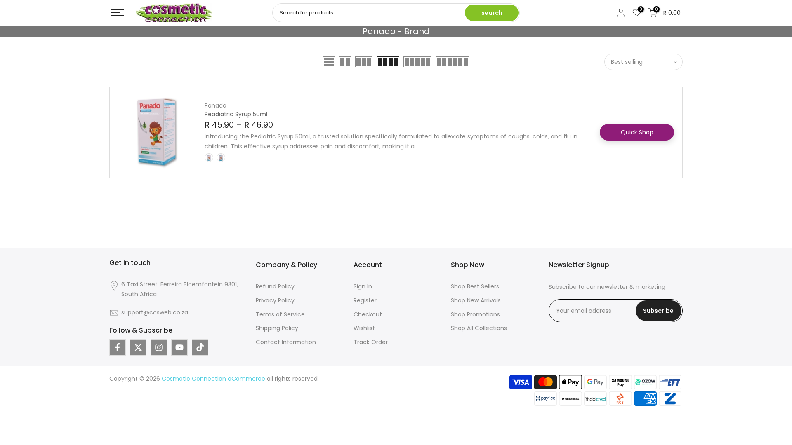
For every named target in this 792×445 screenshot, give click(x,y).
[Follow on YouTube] (179, 347)
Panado (215, 105)
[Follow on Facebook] (117, 347)
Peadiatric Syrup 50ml (236, 114)
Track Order (371, 342)
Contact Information (286, 342)
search (491, 13)
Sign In (363, 286)
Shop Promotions (475, 314)
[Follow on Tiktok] (200, 347)
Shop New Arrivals (476, 300)
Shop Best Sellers (475, 286)
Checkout (368, 314)
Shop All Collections (479, 328)
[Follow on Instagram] (159, 347)
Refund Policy (275, 286)
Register (365, 300)
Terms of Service (280, 314)
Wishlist (364, 328)
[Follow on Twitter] (138, 347)
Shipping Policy (277, 328)
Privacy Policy (275, 300)
